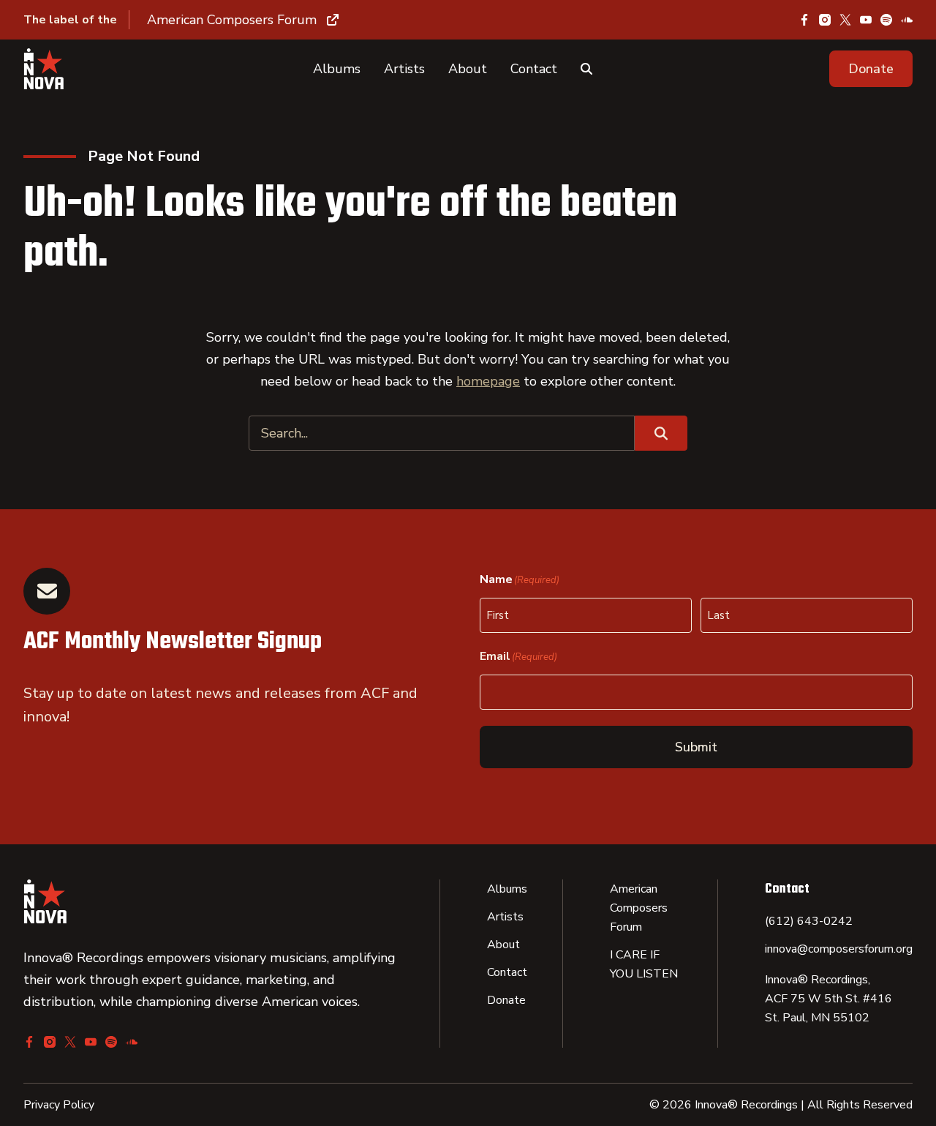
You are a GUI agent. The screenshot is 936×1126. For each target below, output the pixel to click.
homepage (488, 381)
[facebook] (804, 20)
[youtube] (866, 20)
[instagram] (825, 20)
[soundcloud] (907, 20)
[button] (871, 68)
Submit (696, 747)
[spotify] (886, 20)
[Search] (586, 68)
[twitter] (845, 20)
